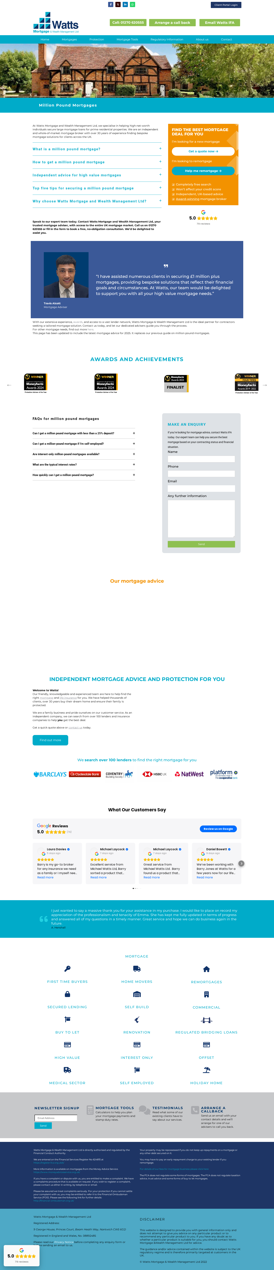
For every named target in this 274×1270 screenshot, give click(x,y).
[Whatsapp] (132, 4)
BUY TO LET (67, 1032)
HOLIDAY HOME (206, 1083)
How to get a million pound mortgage (69, 162)
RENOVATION (137, 1032)
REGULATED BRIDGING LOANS (206, 1032)
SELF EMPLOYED (137, 1083)
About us (202, 39)
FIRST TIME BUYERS (67, 982)
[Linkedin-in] (125, 4)
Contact (226, 39)
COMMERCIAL (207, 1007)
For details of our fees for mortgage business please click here (174, 1169)
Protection (96, 39)
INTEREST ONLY (137, 1058)
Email (172, 481)
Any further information (187, 496)
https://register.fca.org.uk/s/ (49, 1162)
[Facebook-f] (110, 4)
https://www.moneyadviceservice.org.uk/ (57, 1172)
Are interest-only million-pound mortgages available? (66, 454)
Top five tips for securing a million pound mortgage (83, 188)
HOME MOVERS (136, 982)
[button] (69, 39)
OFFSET (206, 1058)
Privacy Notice (63, 1242)
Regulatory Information (167, 39)
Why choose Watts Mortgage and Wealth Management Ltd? (90, 201)
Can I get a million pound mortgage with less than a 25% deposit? (73, 433)
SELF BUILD (137, 1007)
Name (172, 452)
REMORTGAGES (206, 982)
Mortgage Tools (127, 39)
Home (45, 39)
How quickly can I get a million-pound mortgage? (63, 475)
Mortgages (69, 39)
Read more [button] (45, 877)
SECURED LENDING (67, 1007)
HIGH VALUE (67, 1058)
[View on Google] (41, 851)
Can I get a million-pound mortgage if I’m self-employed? (68, 443)
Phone (173, 466)
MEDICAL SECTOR (67, 1083)
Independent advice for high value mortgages (77, 175)
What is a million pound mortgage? (66, 149)
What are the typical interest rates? (55, 464)
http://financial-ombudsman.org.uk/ (54, 1200)
